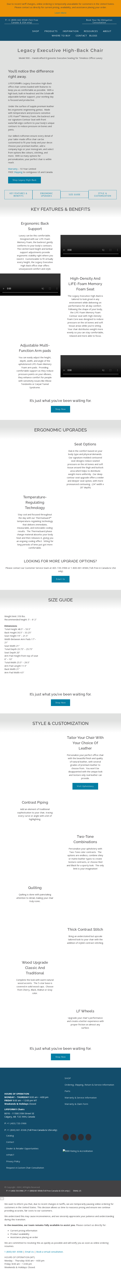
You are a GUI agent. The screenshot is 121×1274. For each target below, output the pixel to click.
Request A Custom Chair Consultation (25, 1167)
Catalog (10, 1135)
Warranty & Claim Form (76, 1103)
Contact (10, 1141)
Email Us (76, 1190)
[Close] (2, 1198)
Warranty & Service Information (81, 1097)
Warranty (13, 168)
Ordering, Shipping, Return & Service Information (89, 1084)
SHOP (68, 1078)
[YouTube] (81, 1137)
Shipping (18, 172)
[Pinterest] (88, 1137)
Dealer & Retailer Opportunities (22, 1148)
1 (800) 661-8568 (13, 1251)
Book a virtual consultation (49, 1251)
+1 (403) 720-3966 (16, 1123)
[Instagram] (73, 1137)
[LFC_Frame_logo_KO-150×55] (18, 30)
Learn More (60, 12)
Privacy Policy (13, 1161)
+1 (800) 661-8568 (16, 1129)
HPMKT (10, 1154)
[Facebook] (66, 1137)
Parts (67, 1091)
